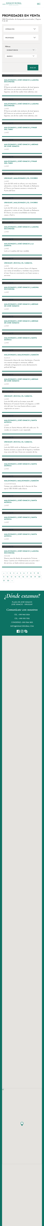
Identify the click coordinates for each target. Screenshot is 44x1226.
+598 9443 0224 (24, 615)
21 (4, 580)
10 (38, 573)
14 (15, 577)
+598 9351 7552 (24, 618)
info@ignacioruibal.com (22, 626)
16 (23, 577)
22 (8, 580)
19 (35, 577)
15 (19, 577)
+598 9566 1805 (27, 622)
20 (39, 577)
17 (27, 577)
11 (3, 577)
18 (31, 577)
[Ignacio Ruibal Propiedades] (12, 3)
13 (11, 577)
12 (7, 577)
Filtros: (8, 46)
